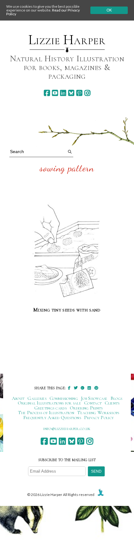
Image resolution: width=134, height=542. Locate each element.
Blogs (116, 398)
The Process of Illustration (46, 412)
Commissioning (64, 398)
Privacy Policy (99, 417)
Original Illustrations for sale (49, 403)
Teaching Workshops (98, 412)
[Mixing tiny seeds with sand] (67, 252)
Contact (93, 403)
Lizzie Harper (66, 39)
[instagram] (87, 93)
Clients (112, 403)
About (18, 398)
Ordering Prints (86, 408)
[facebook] (47, 93)
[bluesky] (71, 93)
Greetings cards (50, 408)
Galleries (36, 398)
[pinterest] (79, 93)
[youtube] (55, 93)
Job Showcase (94, 398)
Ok (109, 10)
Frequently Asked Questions (52, 417)
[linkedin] (63, 93)
